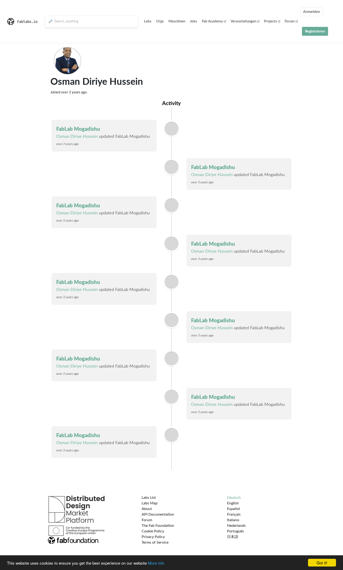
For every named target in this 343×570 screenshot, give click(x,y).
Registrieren (315, 31)
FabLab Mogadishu (78, 129)
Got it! (322, 563)
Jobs (193, 21)
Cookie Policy (153, 531)
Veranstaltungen (243, 21)
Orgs (160, 21)
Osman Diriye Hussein (77, 137)
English (233, 503)
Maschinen (176, 21)
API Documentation (158, 514)
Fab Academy (212, 21)
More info (156, 563)
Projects (270, 21)
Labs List (149, 497)
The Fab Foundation (158, 526)
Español (233, 509)
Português (235, 531)
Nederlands (236, 526)
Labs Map (150, 503)
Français (234, 514)
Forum (290, 21)
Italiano (233, 520)
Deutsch (234, 497)
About (147, 509)
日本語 (232, 537)
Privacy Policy (153, 537)
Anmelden (311, 12)
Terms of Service (155, 542)
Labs (147, 21)
